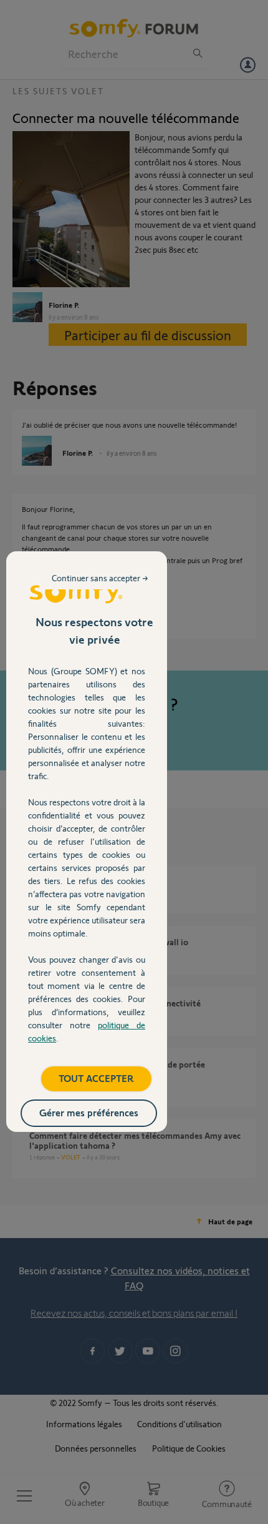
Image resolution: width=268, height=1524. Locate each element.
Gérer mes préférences (88, 1112)
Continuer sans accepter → (100, 578)
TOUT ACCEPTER (96, 1078)
